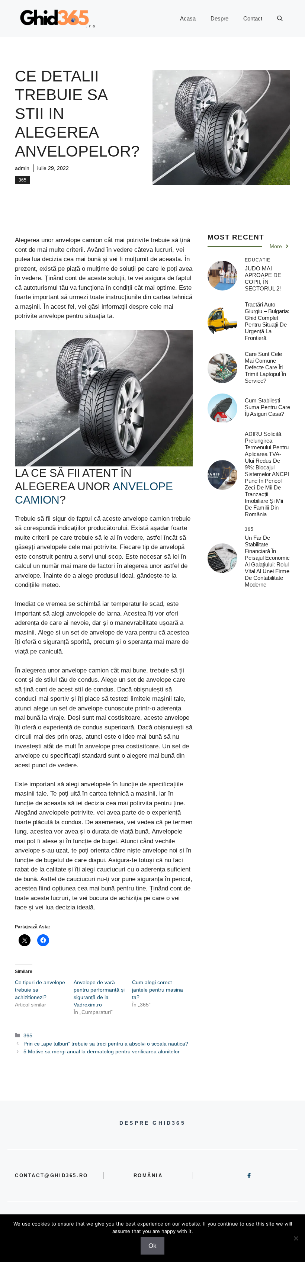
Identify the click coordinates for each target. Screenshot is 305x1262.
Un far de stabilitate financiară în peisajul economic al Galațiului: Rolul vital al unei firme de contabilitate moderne (267, 561)
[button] (280, 18)
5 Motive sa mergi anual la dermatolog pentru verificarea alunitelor (101, 1051)
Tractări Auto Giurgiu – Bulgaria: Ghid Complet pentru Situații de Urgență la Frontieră (267, 321)
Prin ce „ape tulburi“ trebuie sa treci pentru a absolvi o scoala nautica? (105, 1044)
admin (22, 168)
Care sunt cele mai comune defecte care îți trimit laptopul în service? (265, 367)
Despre (219, 18)
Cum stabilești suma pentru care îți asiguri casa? (267, 407)
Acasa (188, 18)
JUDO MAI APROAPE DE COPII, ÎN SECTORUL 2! (263, 278)
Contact (252, 18)
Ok (152, 1245)
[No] (295, 1238)
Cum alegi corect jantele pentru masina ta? (157, 989)
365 (22, 180)
